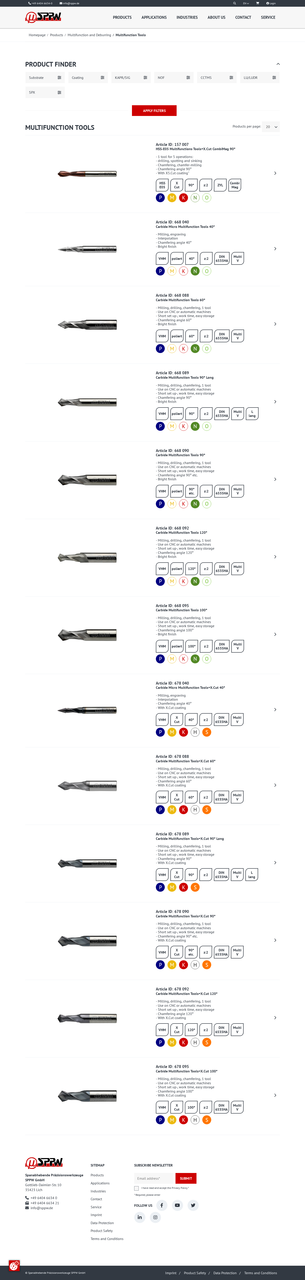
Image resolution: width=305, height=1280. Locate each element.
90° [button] (191, 185)
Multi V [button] (238, 258)
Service (268, 17)
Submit (186, 1178)
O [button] (207, 197)
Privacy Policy (179, 1188)
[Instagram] (155, 1217)
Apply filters (154, 110)
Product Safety (102, 1231)
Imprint (96, 1215)
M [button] (172, 197)
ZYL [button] (220, 185)
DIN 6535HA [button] (222, 258)
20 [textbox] (268, 126)
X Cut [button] (177, 185)
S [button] (206, 732)
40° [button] (191, 258)
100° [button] (192, 646)
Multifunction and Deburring (89, 35)
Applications (154, 17)
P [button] (160, 197)
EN (245, 3)
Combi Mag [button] (235, 185)
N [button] (195, 197)
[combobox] (271, 126)
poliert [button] (177, 258)
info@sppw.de (42, 1208)
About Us (217, 17)
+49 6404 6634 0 (44, 1198)
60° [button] (191, 336)
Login (272, 3)
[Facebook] (161, 1205)
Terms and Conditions (107, 1239)
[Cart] (257, 3)
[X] (193, 1205)
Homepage (37, 35)
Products (122, 17)
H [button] (195, 732)
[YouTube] (177, 1205)
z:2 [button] (206, 185)
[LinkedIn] (139, 1217)
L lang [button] (252, 413)
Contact (243, 17)
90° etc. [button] (191, 491)
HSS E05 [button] (162, 185)
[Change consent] (14, 1265)
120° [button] (192, 568)
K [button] (183, 197)
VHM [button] (162, 258)
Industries (187, 17)
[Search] (234, 3)
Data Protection (102, 1223)
